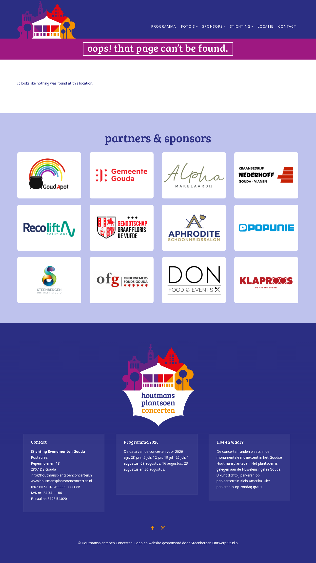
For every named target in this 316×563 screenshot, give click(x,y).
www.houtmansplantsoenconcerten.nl (61, 480)
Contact (287, 27)
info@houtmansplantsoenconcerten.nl (62, 475)
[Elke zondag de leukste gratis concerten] (46, 19)
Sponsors (212, 27)
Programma (163, 27)
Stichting (240, 27)
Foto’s (188, 27)
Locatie (265, 27)
